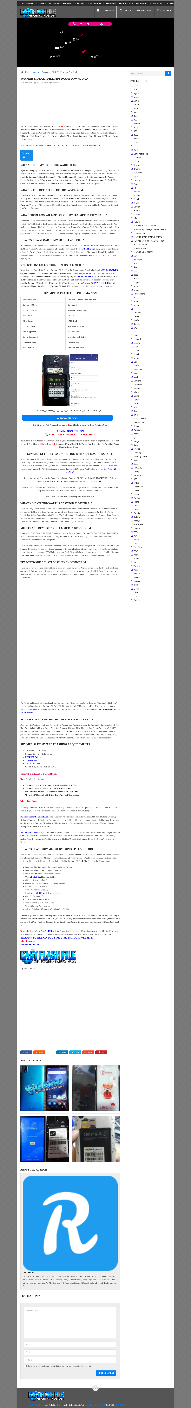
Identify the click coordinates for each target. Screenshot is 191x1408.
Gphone (137, 195)
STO (135, 479)
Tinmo (136, 502)
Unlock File (138, 524)
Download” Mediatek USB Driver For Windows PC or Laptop (52, 795)
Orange (137, 426)
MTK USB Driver (32, 757)
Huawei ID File (140, 248)
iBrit (135, 256)
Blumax (137, 123)
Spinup (137, 471)
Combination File (141, 154)
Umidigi (137, 521)
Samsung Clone (140, 456)
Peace (136, 434)
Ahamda (137, 97)
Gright (136, 203)
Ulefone (137, 517)
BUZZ (136, 135)
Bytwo (136, 139)
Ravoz (136, 445)
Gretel (136, 199)
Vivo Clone (138, 547)
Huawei (137, 222)
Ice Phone (138, 260)
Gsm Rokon (27, 83)
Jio (135, 309)
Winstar (137, 581)
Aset (135, 112)
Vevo (136, 536)
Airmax (136, 101)
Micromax (138, 384)
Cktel (136, 150)
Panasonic (138, 430)
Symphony (138, 487)
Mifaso (136, 392)
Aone (136, 108)
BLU (135, 120)
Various (56, 83)
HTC (135, 218)
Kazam (136, 316)
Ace (135, 89)
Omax (136, 415)
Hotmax (137, 210)
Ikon (135, 267)
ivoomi (136, 305)
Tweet (76, 1052)
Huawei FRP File (140, 244)
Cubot (136, 161)
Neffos (136, 403)
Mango (137, 362)
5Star (136, 86)
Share (27, 1052)
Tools (136, 509)
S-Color (137, 449)
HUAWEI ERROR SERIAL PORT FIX (149, 241)
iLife (135, 271)
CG (135, 146)
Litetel (136, 354)
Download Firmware (69, 418)
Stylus (136, 483)
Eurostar (137, 180)
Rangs (136, 441)
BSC (135, 131)
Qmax (136, 437)
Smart (136, 460)
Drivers (137, 169)
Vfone (136, 540)
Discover (137, 165)
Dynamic (137, 176)
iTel (135, 297)
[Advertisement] (70, 105)
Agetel (136, 93)
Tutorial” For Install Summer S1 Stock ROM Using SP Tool (51, 785)
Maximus (137, 373)
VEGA (136, 532)
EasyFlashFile (47, 931)
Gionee (137, 192)
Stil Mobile (138, 475)
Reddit (41, 1052)
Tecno (136, 494)
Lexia (136, 347)
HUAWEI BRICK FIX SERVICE (146, 226)
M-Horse (137, 358)
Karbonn (137, 313)
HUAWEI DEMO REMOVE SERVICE (149, 237)
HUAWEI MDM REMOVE (144, 252)
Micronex (137, 388)
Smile (136, 464)
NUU (135, 407)
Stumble (89, 1052)
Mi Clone (137, 381)
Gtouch (137, 207)
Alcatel (136, 105)
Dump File (138, 173)
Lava (135, 331)
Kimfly (136, 320)
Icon (135, 263)
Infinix (136, 279)
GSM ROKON (75, 431)
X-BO (136, 585)
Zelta (136, 593)
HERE (98, 481)
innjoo (136, 282)
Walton (137, 558)
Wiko (136, 570)
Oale (135, 411)
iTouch (136, 301)
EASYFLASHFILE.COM (95, 1405)
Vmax (136, 555)
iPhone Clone (139, 294)
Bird (135, 116)
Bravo (136, 127)
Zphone (137, 600)
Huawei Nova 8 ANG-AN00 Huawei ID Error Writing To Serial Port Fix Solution (93, 4)
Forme (136, 184)
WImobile (138, 574)
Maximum (138, 369)
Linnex (136, 350)
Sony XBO (138, 468)
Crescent (137, 157)
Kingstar (137, 324)
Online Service (140, 418)
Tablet (136, 490)
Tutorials (137, 513)
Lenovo (137, 343)
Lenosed (137, 339)
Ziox (135, 596)
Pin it (102, 1052)
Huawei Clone (139, 233)
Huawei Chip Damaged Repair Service (150, 229)
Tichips (137, 498)
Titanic (136, 505)
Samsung (137, 453)
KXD (135, 328)
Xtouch (137, 589)
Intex (136, 286)
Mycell (136, 400)
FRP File (137, 188)
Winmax (137, 577)
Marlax (136, 366)
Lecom (136, 335)
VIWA (136, 551)
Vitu (135, 543)
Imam (136, 275)
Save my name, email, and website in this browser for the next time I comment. (59, 1366)
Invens (136, 290)
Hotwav (137, 214)
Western (137, 566)
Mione (136, 396)
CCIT (136, 142)
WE (135, 562)
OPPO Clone (139, 422)
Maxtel (136, 377)
